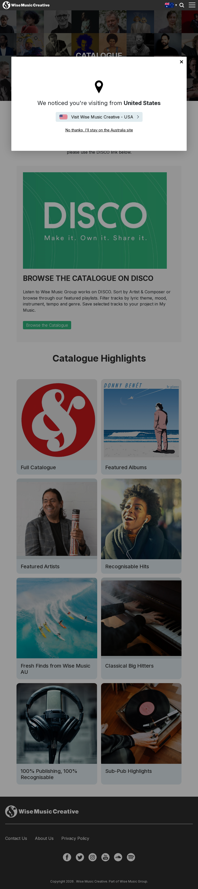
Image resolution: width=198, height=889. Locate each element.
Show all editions (171, 6)
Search (181, 5)
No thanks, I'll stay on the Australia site (181, 62)
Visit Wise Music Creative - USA (102, 116)
